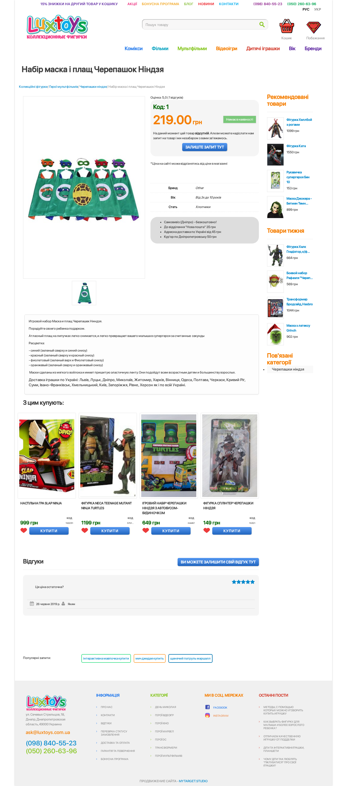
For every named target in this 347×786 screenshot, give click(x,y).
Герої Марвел (164, 731)
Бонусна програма (160, 3)
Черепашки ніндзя (93, 87)
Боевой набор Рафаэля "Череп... (300, 275)
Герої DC (160, 739)
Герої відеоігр (164, 715)
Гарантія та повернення (118, 750)
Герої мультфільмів (63, 87)
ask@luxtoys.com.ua (48, 732)
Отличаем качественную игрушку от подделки (282, 738)
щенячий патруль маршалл (190, 658)
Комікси (134, 48)
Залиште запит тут (204, 147)
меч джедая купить (150, 658)
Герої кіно (162, 723)
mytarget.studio (193, 781)
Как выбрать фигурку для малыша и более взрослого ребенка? (284, 725)
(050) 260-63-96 (301, 3)
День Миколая (165, 707)
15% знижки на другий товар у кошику (79, 3)
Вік (292, 48)
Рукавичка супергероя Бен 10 (298, 177)
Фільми (160, 48)
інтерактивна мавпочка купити (106, 658)
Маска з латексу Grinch (298, 328)
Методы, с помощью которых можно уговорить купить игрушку (283, 710)
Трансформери (166, 747)
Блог (188, 3)
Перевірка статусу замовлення (114, 733)
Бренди (313, 48)
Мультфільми (192, 48)
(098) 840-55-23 (267, 3)
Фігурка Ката (296, 146)
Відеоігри (226, 48)
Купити (48, 531)
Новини (206, 3)
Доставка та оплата (115, 742)
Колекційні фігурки (33, 87)
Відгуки (106, 723)
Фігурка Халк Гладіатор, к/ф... (298, 249)
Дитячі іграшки (263, 48)
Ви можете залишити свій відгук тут (218, 562)
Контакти (229, 3)
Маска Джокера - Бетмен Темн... (299, 201)
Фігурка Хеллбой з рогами (299, 122)
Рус (306, 9)
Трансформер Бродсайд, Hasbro (300, 301)
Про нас (107, 707)
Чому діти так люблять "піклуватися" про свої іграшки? (280, 762)
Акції (132, 3)
